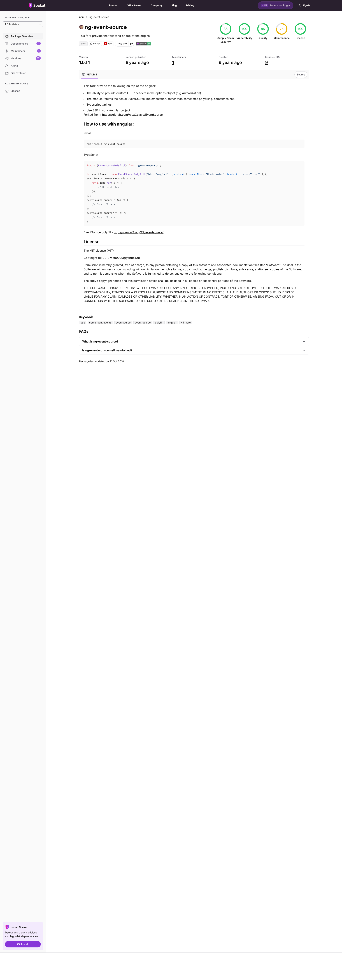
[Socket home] (37, 5)
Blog (174, 5)
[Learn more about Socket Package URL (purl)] (131, 44)
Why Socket (134, 5)
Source (301, 74)
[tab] (89, 74)
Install (25, 944)
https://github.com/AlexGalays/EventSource (132, 114)
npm (81, 16)
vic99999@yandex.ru (125, 258)
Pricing (190, 5)
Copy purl (122, 43)
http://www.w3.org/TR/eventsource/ (139, 232)
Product (113, 5)
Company (156, 5)
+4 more (186, 322)
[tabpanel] (194, 193)
